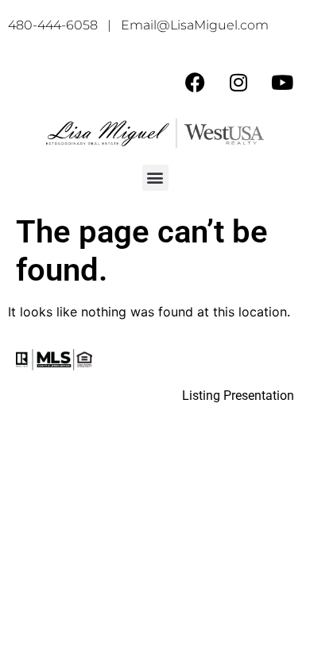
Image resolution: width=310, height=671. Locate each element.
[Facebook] (195, 82)
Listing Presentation (238, 395)
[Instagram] (238, 82)
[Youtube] (282, 82)
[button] (155, 178)
